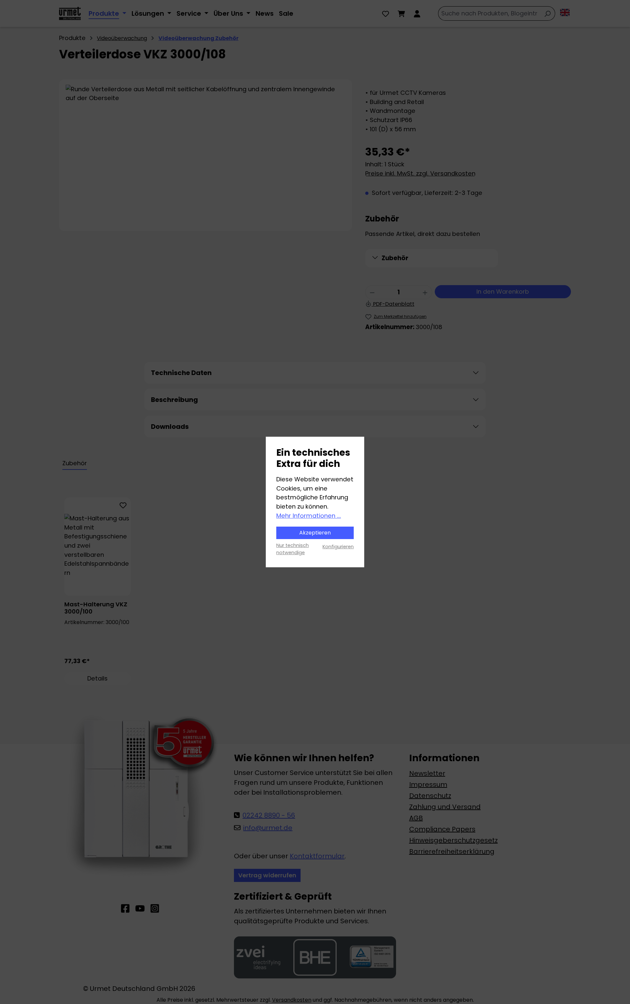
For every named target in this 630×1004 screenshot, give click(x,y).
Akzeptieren (315, 532)
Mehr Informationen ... (308, 516)
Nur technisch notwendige (292, 549)
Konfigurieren (338, 546)
